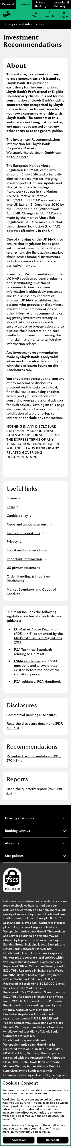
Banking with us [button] (26, 831)
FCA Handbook (49, 681)
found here (19, 157)
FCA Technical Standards (33, 649)
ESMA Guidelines (27, 661)
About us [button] (21, 844)
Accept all (19, 1140)
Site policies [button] (23, 856)
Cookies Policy (40, 1131)
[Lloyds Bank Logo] (6, 14)
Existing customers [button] (28, 819)
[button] (63, 14)
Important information (26, 24)
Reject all (52, 1140)
